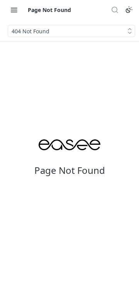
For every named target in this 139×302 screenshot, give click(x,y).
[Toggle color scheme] (129, 9)
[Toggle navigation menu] (14, 9)
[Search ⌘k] (114, 9)
